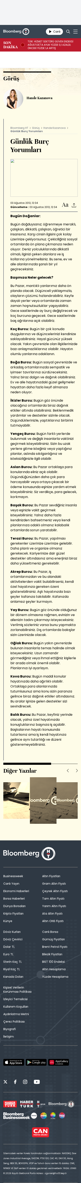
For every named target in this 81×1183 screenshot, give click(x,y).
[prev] (67, 770)
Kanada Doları (13, 977)
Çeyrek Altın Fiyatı (55, 891)
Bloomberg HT (19, 128)
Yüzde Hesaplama (55, 977)
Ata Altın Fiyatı (52, 913)
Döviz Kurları (12, 932)
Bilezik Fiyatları (52, 954)
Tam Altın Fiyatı (53, 898)
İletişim (8, 1036)
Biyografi (9, 1029)
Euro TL (8, 954)
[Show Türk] (53, 1116)
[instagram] (25, 1082)
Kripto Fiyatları (13, 913)
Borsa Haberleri (14, 898)
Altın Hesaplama (54, 969)
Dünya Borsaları (14, 906)
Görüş (36, 128)
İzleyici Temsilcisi (15, 999)
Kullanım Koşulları (15, 1007)
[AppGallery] (58, 1062)
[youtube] (37, 1082)
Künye (7, 921)
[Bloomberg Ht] (62, 1104)
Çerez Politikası (14, 1021)
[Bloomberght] (16, 31)
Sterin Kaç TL (12, 962)
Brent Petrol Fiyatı (54, 947)
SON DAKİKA (10, 45)
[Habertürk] (10, 1104)
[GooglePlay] (36, 1062)
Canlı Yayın (11, 884)
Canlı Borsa (50, 932)
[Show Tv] (43, 1116)
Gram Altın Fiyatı (54, 884)
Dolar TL (9, 947)
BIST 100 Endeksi (53, 962)
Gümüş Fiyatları (53, 939)
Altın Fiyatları (51, 876)
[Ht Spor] (41, 1104)
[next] (77, 770)
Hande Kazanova (54, 128)
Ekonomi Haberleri (16, 891)
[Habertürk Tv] (26, 1104)
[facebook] (15, 1082)
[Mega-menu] (75, 31)
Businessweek (13, 876)
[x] (5, 1082)
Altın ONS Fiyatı (53, 921)
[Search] (68, 31)
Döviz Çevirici (12, 939)
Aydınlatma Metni (16, 1014)
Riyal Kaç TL (11, 969)
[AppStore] (13, 1062)
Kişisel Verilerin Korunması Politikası (17, 989)
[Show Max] (62, 1116)
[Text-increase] (65, 205)
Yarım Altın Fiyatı (54, 906)
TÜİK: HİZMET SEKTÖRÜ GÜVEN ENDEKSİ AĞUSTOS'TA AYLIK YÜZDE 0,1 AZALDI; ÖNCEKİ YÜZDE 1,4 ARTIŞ (50, 45)
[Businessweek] (20, 1116)
